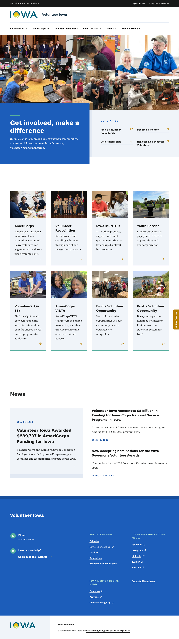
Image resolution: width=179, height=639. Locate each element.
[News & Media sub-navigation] (140, 28)
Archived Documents (143, 581)
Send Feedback (66, 624)
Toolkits (94, 552)
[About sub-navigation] (116, 28)
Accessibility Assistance (103, 563)
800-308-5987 (26, 539)
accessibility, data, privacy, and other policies (108, 630)
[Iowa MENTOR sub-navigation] (100, 28)
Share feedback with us (32, 556)
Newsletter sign (100, 547)
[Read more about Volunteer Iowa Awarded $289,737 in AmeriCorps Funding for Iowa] (74, 466)
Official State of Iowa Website (24, 3)
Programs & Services (159, 3)
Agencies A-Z (139, 3)
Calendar (94, 541)
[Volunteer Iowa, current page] (24, 14)
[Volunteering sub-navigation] (26, 28)
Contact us (96, 558)
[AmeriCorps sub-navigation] (48, 28)
